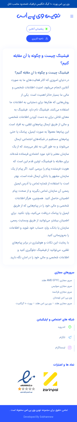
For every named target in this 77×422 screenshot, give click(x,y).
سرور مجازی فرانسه (62, 292)
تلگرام (62, 337)
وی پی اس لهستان (62, 298)
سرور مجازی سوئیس (61, 286)
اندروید (61, 327)
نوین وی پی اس (32, 410)
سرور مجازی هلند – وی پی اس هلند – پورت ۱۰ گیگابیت (44, 303)
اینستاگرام (60, 348)
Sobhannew (46, 417)
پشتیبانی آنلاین (36, 29)
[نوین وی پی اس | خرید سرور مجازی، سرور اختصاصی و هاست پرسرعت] (38, 16)
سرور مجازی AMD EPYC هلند (57, 280)
